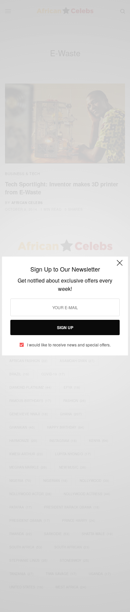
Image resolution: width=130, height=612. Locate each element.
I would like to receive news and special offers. (69, 345)
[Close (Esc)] (119, 265)
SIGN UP (65, 327)
